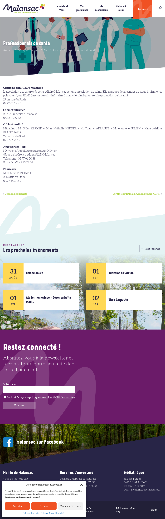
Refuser (44, 506)
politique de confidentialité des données (52, 397)
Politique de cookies (31, 513)
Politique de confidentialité (52, 513)
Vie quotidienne (82, 8)
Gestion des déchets (16, 194)
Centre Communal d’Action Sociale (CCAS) (136, 194)
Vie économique (101, 8)
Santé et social (53, 50)
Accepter (17, 506)
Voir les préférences (70, 506)
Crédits (153, 510)
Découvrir (143, 9)
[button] (81, 484)
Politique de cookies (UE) (125, 510)
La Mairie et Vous (62, 8)
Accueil (7, 50)
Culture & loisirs (121, 8)
